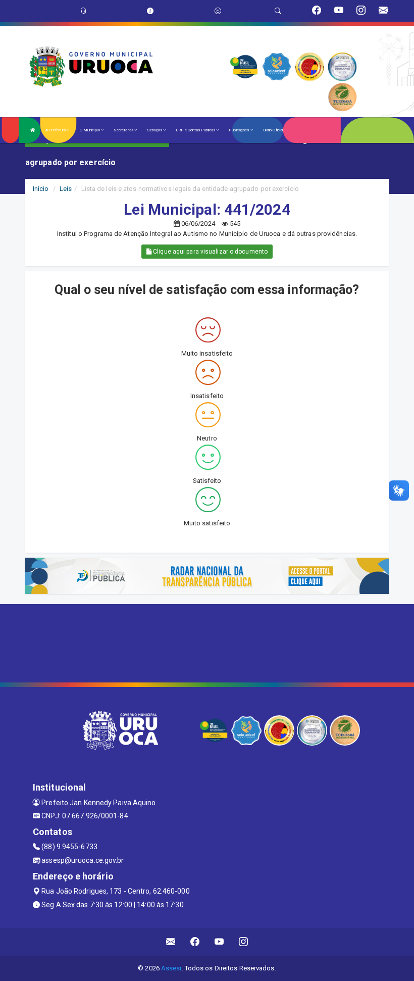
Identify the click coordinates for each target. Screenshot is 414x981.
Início (41, 188)
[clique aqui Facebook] (195, 942)
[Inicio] (32, 130)
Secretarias (124, 130)
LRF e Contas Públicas (196, 130)
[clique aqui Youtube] (219, 942)
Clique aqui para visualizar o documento (209, 251)
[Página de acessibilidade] (218, 11)
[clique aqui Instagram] (243, 942)
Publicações (239, 130)
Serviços (155, 130)
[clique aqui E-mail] (171, 942)
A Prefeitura (56, 130)
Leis (66, 188)
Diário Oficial (273, 130)
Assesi (171, 968)
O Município (90, 130)
